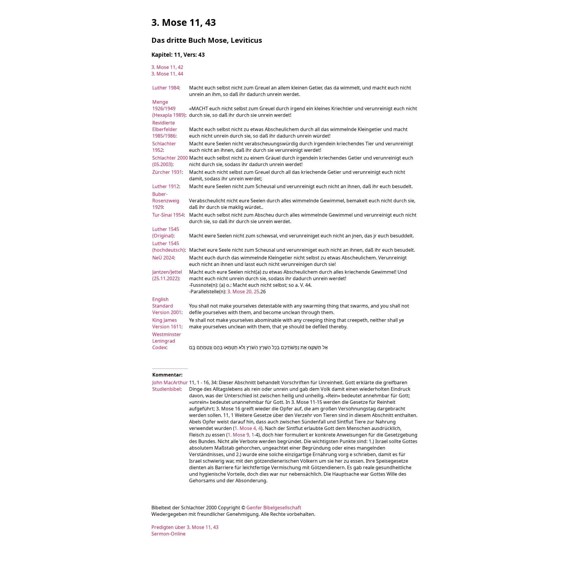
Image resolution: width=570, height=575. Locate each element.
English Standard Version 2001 (166, 306)
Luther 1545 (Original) (165, 232)
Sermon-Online (168, 533)
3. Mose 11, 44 (167, 73)
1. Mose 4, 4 (248, 428)
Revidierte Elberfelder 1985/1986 (164, 129)
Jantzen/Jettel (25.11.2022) (167, 275)
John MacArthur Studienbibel (170, 385)
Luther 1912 (165, 186)
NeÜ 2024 (163, 257)
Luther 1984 (165, 87)
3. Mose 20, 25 (243, 291)
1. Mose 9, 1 (241, 434)
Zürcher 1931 (167, 172)
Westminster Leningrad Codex (166, 341)
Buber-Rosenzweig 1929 (165, 200)
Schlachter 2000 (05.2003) (170, 161)
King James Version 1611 (166, 323)
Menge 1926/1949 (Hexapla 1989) (168, 108)
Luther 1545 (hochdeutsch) (168, 246)
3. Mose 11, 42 (167, 67)
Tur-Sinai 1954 (168, 215)
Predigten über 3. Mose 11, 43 (184, 527)
